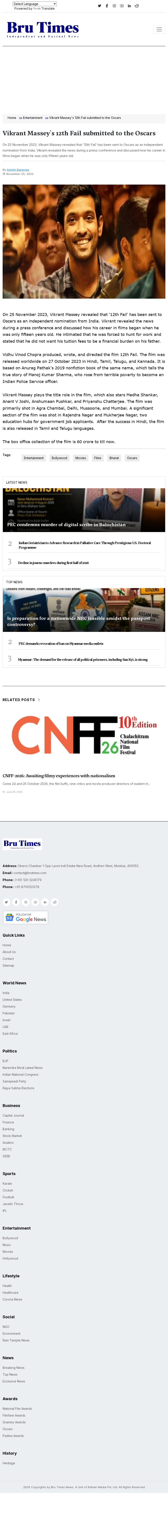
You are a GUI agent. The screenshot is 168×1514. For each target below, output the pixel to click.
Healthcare (10, 1292)
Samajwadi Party (14, 1081)
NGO (6, 1327)
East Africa (10, 1033)
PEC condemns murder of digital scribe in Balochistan (66, 525)
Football (8, 1197)
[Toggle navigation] (159, 29)
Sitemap (8, 965)
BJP (5, 1061)
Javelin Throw (13, 1204)
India (6, 993)
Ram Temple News (16, 1340)
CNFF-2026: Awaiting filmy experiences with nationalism (59, 776)
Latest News (16, 482)
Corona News (12, 1299)
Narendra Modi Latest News (23, 1068)
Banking (8, 1129)
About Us (9, 952)
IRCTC (7, 1149)
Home (12, 118)
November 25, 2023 (19, 174)
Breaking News (13, 1367)
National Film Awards (17, 1408)
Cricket (8, 1190)
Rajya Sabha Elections (18, 1088)
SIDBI (6, 1156)
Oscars (132, 458)
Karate (7, 1183)
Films (97, 458)
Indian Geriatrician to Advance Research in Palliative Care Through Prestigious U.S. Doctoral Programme (85, 545)
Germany (9, 1006)
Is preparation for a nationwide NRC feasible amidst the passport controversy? (78, 621)
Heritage (9, 1463)
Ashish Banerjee (18, 169)
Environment (11, 1333)
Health (7, 1286)
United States (12, 999)
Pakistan (9, 1013)
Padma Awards (13, 1436)
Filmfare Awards (14, 1415)
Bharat (114, 458)
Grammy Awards (14, 1422)
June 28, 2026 (14, 792)
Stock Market (12, 1136)
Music (7, 1245)
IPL (5, 1211)
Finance (8, 1122)
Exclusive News (14, 1381)
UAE (6, 1027)
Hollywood (10, 1258)
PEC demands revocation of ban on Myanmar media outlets (61, 644)
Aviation (8, 1142)
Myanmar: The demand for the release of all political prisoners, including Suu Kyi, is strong (83, 659)
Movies (80, 458)
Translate (48, 8)
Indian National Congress (20, 1074)
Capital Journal (13, 1115)
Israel (6, 1020)
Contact (8, 959)
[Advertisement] (84, 79)
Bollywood (59, 458)
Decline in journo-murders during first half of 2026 (53, 563)
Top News (14, 582)
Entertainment (32, 118)
